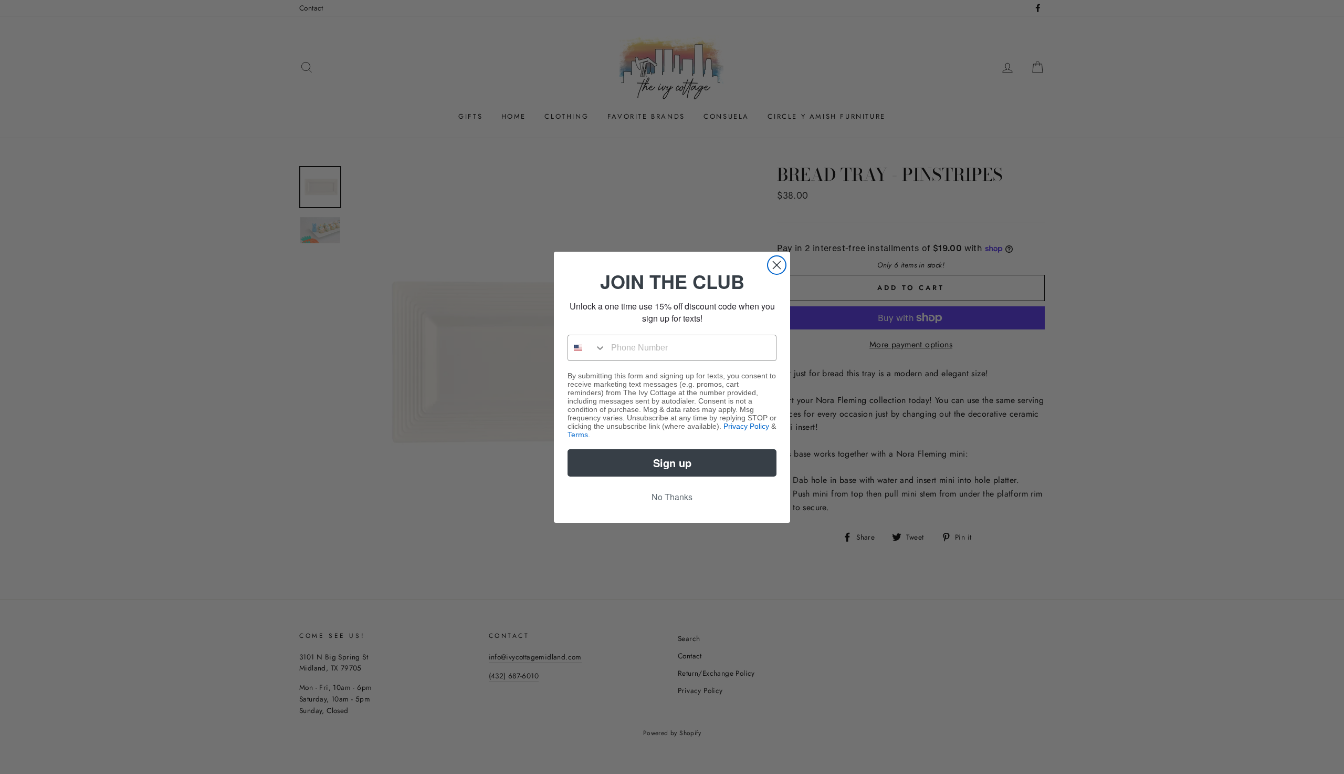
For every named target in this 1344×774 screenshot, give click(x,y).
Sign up (672, 462)
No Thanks (672, 497)
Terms (578, 434)
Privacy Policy (746, 426)
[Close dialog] (777, 265)
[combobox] (587, 347)
